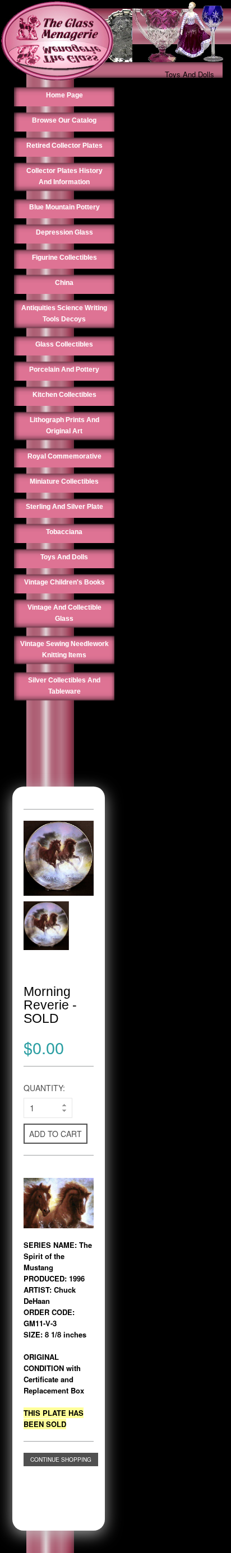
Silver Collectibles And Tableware (64, 685)
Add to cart (55, 1133)
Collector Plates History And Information (64, 176)
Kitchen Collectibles (64, 395)
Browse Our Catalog (64, 120)
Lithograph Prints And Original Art (64, 425)
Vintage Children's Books (64, 582)
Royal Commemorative (64, 456)
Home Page (64, 95)
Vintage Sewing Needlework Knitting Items (64, 649)
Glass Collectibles (64, 344)
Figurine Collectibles (64, 257)
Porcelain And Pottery (64, 369)
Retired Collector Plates (64, 145)
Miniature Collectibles (64, 481)
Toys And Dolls (189, 74)
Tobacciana (64, 532)
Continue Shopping (60, 1459)
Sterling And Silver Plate (64, 507)
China (64, 283)
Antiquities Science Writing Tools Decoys (64, 313)
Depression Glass (64, 232)
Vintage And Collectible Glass (64, 613)
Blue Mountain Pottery (64, 207)
